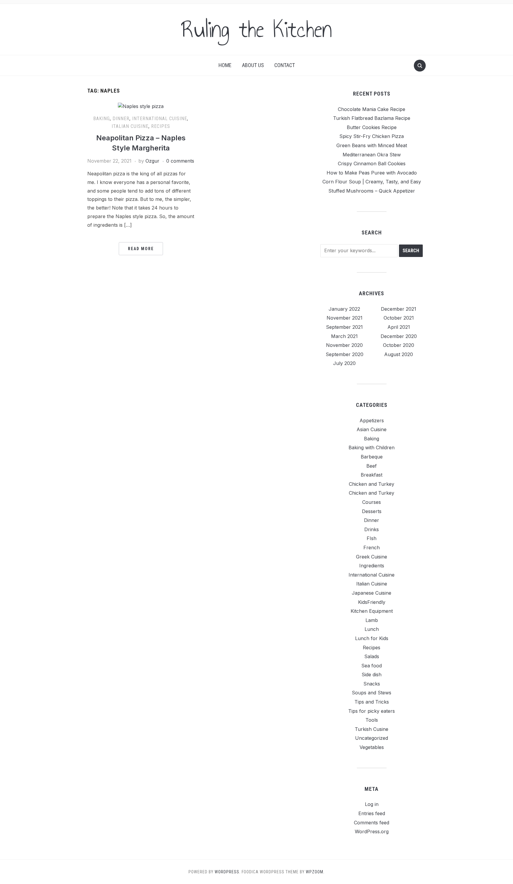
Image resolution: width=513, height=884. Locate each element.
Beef (371, 466)
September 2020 (344, 354)
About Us (253, 65)
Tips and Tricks (371, 702)
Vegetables (372, 747)
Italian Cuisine (130, 126)
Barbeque (372, 457)
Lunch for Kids (371, 638)
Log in (372, 804)
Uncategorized (371, 738)
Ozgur (152, 161)
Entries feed (371, 813)
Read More (141, 248)
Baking (101, 118)
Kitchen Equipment (372, 611)
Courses (371, 502)
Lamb (371, 620)
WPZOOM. (315, 871)
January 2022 (344, 309)
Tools (371, 720)
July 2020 (344, 363)
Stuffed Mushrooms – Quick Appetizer (371, 191)
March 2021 (344, 336)
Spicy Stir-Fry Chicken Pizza (371, 136)
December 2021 (398, 309)
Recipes (160, 126)
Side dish (371, 674)
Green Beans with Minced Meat (371, 145)
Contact (284, 65)
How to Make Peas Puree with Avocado (372, 173)
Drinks (371, 529)
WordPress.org (372, 831)
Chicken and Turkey (371, 484)
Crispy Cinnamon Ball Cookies (372, 163)
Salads (371, 656)
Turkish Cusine (371, 729)
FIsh (371, 538)
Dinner (121, 118)
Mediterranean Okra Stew (372, 155)
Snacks (371, 684)
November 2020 (344, 345)
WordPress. (227, 871)
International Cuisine (159, 118)
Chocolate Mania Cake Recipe (371, 109)
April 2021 (398, 327)
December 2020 (399, 336)
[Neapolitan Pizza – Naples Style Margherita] (141, 106)
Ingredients (371, 566)
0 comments (180, 161)
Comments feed (371, 823)
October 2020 (398, 345)
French (371, 547)
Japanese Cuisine (371, 593)
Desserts (371, 511)
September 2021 (344, 327)
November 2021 (344, 318)
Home (225, 65)
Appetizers (372, 420)
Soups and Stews (371, 693)
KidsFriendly (371, 602)
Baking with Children (372, 447)
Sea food (371, 666)
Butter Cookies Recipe (372, 127)
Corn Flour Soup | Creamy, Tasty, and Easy (371, 182)
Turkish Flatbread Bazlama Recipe (371, 118)
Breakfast (371, 475)
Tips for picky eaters (371, 711)
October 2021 (399, 318)
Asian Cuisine (372, 429)
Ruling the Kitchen (256, 29)
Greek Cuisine (371, 557)
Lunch (372, 629)
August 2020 (398, 354)
